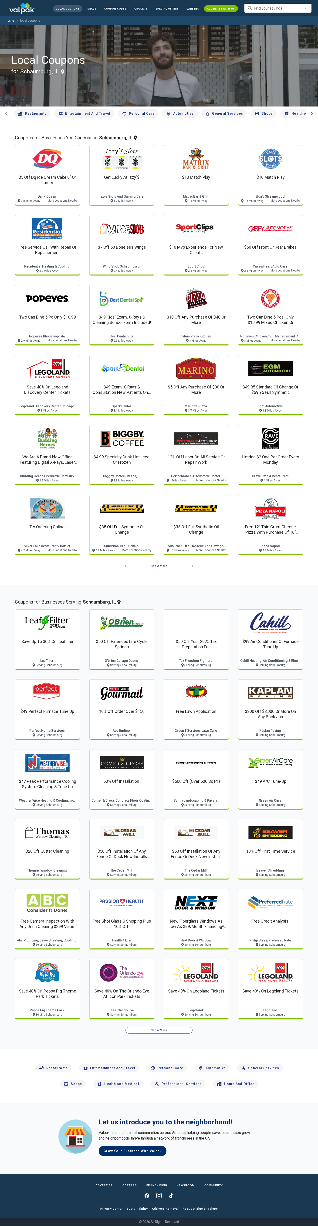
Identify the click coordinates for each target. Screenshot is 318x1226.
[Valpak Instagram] (159, 1196)
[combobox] (277, 8)
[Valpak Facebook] (147, 1196)
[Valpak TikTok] (171, 1196)
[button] (167, 8)
